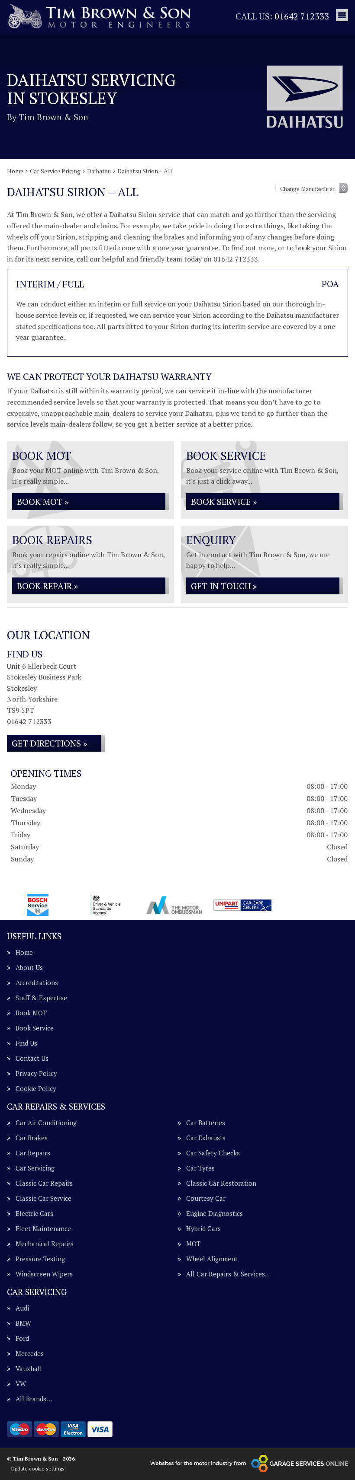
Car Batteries (205, 1123)
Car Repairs (33, 1153)
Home (24, 952)
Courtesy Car (206, 1198)
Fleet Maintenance (43, 1228)
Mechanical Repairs (45, 1244)
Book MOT (31, 1013)
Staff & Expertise (41, 998)
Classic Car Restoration (221, 1183)
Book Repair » (47, 586)
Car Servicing (35, 1168)
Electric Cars (34, 1213)
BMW (23, 1323)
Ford (22, 1338)
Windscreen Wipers (44, 1274)
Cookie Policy (36, 1088)
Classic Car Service (43, 1198)
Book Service (35, 1028)
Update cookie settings (38, 1468)
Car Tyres (200, 1168)
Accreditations (37, 982)
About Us (29, 967)
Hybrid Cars (203, 1228)
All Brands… (34, 1399)
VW (21, 1384)
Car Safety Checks (213, 1153)
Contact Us (32, 1058)
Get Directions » (49, 743)
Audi (22, 1308)
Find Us (26, 1043)
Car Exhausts (206, 1138)
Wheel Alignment (212, 1259)
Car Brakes (32, 1138)
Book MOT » (42, 501)
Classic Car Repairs (44, 1183)
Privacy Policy (36, 1073)
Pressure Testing (40, 1259)
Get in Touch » (224, 586)
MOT (193, 1244)
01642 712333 (282, 16)
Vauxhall (29, 1368)
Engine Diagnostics (214, 1213)
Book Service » (224, 501)
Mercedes (30, 1353)
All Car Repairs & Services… (228, 1274)
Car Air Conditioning (46, 1123)
